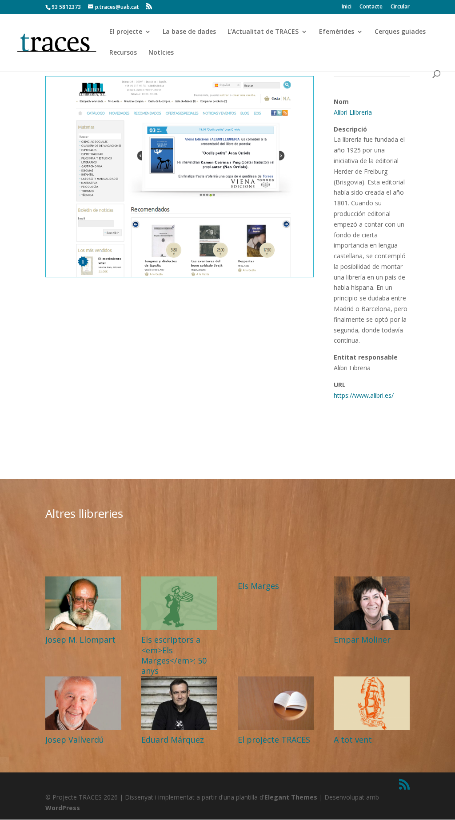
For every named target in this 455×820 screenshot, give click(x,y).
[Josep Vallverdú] (83, 703)
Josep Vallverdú (74, 739)
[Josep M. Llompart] (83, 603)
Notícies (161, 52)
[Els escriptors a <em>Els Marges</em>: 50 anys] (179, 603)
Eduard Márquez (172, 739)
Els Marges (258, 585)
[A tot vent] (372, 703)
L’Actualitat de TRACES (263, 32)
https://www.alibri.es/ (364, 395)
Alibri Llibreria (353, 112)
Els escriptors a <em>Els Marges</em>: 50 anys (174, 655)
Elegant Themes (290, 797)
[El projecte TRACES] (276, 703)
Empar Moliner (362, 639)
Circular (400, 7)
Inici (346, 7)
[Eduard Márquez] (179, 703)
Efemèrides (336, 32)
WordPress (62, 808)
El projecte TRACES (274, 739)
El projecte (125, 32)
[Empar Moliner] (372, 603)
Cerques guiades (400, 32)
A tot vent (353, 739)
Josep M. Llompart (80, 639)
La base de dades (189, 32)
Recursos (123, 52)
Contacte (371, 7)
